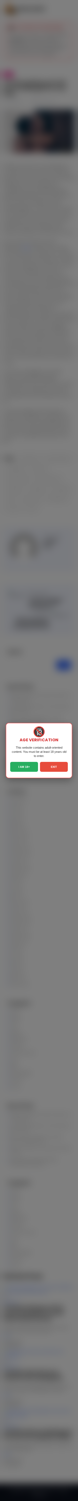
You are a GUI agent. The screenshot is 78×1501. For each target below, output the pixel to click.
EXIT (54, 766)
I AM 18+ (24, 766)
